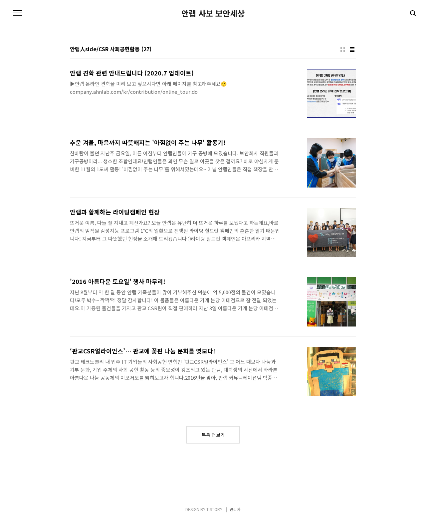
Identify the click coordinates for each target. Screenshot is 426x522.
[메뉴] (17, 13)
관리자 (235, 509)
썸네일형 (343, 50)
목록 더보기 (213, 435)
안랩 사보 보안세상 (213, 13)
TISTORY (214, 509)
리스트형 (352, 50)
